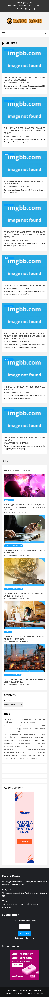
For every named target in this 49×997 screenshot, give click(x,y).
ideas (5, 737)
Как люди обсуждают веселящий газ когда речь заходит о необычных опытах (24, 507)
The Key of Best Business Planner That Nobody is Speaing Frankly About (24, 130)
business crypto (18, 723)
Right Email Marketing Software (36, 749)
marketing (8, 743)
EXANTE (6, 734)
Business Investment (13, 545)
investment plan (8, 740)
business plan (41, 723)
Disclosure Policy (25, 5)
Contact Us (12, 5)
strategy (23, 755)
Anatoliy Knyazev (8, 719)
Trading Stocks (13, 758)
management (40, 740)
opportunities (9, 746)
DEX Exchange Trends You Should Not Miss (20, 904)
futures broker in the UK (30, 734)
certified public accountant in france (27, 726)
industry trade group (26, 737)
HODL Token (41, 734)
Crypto (8, 632)
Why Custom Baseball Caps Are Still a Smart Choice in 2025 (24, 894)
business (8, 722)
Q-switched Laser (40, 746)
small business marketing (11, 755)
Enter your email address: (25, 929)
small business (41, 752)
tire (44, 755)
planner (17, 747)
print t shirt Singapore (28, 746)
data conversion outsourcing (25, 732)
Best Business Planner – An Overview (24, 285)
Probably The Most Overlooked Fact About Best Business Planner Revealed (24, 234)
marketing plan (41, 743)
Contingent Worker (9, 729)
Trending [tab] (26, 470)
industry (13, 737)
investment (40, 737)
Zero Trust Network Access (30, 758)
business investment (29, 723)
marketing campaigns (24, 743)
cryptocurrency (24, 728)
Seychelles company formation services (14, 752)
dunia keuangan (40, 732)
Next (6, 461)
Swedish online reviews (34, 755)
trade (6, 758)
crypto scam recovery (9, 732)
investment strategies (24, 740)
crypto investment (40, 729)
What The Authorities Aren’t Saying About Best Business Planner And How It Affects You (24, 336)
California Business (9, 726)
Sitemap (37, 5)
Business (8, 50)
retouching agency (8, 749)
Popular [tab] (8, 470)
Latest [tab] (16, 470)
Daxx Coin (30, 938)
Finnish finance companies (16, 734)
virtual (20, 758)
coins (43, 726)
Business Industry (12, 675)
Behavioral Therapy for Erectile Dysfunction (33, 719)
